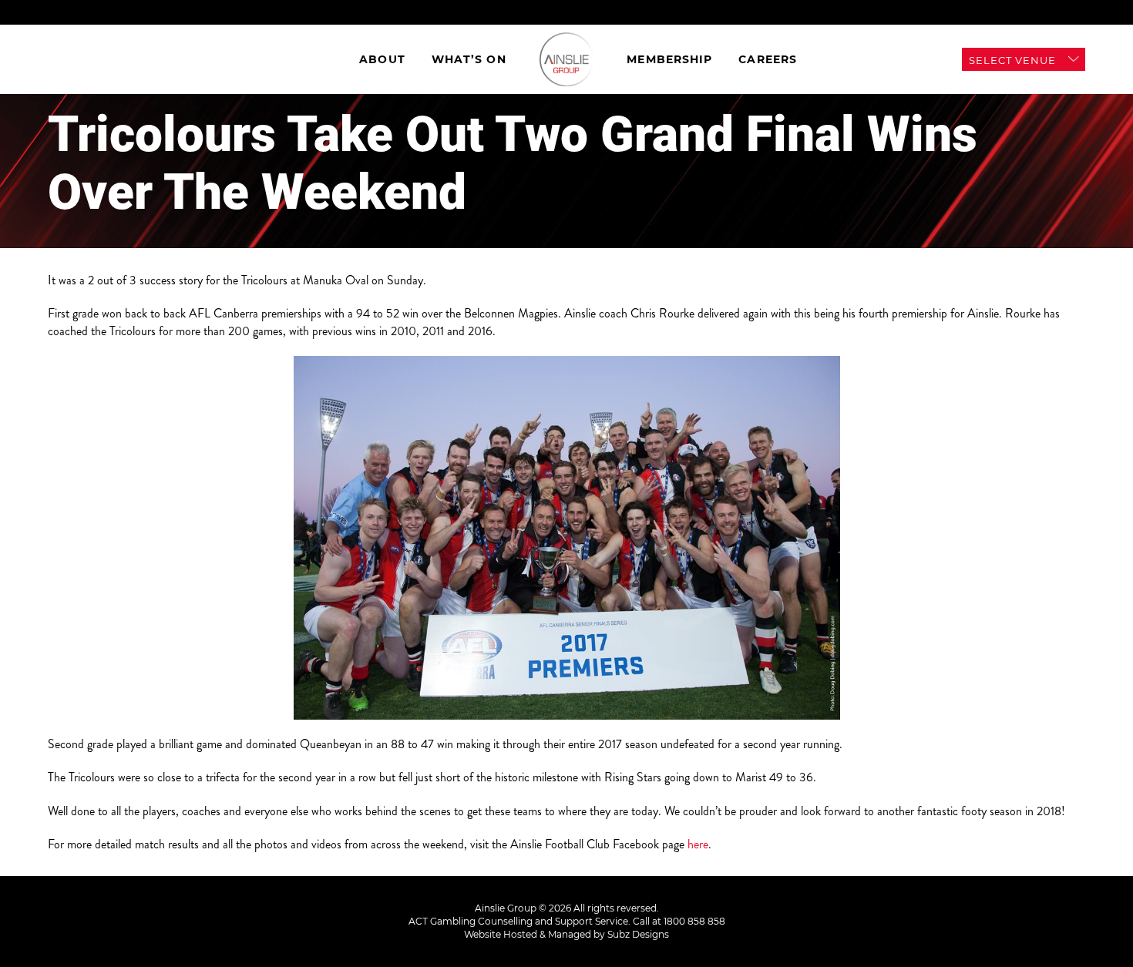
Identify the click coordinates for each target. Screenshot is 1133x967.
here (698, 844)
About (382, 59)
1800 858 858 (694, 921)
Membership (669, 59)
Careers (767, 59)
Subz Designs (638, 934)
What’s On (469, 59)
